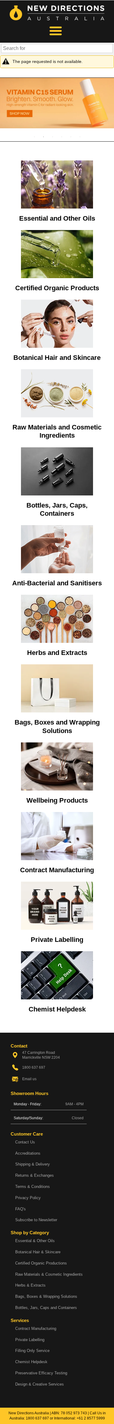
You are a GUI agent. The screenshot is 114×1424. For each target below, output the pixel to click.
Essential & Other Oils (35, 1240)
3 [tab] (53, 137)
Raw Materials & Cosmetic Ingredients (49, 1274)
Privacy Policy (28, 1197)
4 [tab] (62, 137)
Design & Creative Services (39, 1384)
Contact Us (25, 1142)
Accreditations (27, 1153)
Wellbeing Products (57, 800)
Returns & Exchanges (34, 1175)
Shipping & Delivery (32, 1164)
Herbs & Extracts (30, 1285)
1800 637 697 (37, 1418)
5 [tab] (71, 137)
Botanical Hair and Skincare (57, 357)
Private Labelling (57, 939)
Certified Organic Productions (41, 1263)
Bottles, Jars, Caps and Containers (46, 1307)
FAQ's (20, 1209)
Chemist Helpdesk (57, 1009)
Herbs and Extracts (57, 652)
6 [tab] (80, 137)
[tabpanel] (57, 103)
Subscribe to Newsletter (36, 1220)
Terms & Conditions (32, 1186)
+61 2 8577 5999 (91, 1418)
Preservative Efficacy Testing (41, 1373)
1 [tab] (34, 137)
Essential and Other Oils (57, 218)
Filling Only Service (32, 1350)
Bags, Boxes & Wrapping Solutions (46, 1296)
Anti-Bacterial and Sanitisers (57, 583)
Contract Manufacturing (57, 870)
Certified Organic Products (57, 288)
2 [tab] (43, 137)
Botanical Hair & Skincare (37, 1252)
